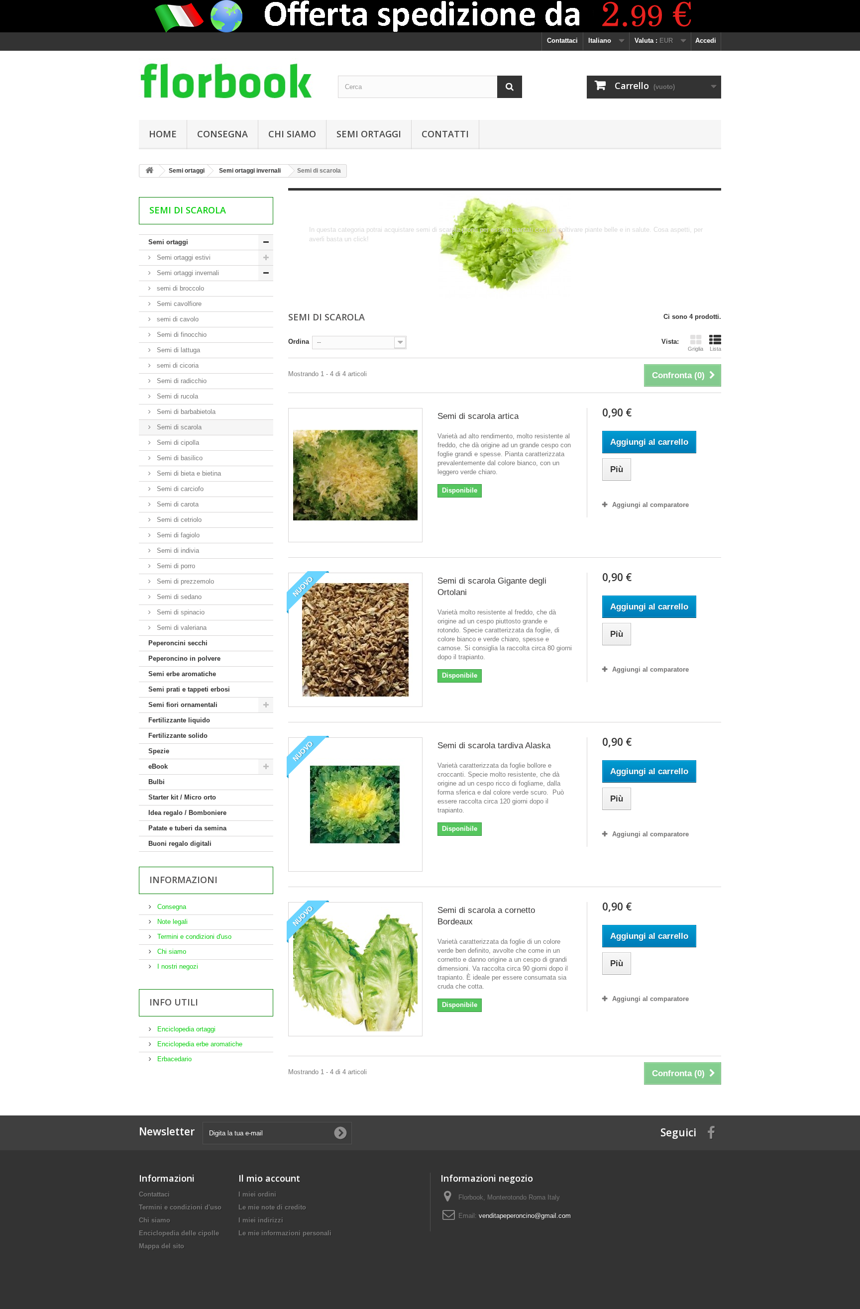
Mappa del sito (161, 1246)
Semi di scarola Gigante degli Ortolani (491, 586)
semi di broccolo (179, 288)
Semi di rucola (176, 396)
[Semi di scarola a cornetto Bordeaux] (355, 969)
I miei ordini (257, 1194)
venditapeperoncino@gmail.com (525, 1215)
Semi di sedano (178, 597)
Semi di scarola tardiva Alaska (493, 745)
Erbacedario (173, 1059)
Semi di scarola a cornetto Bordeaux (486, 916)
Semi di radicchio (181, 381)
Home (163, 134)
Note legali (171, 921)
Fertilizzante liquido (179, 720)
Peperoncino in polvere (184, 658)
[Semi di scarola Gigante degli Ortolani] (355, 640)
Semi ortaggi (368, 134)
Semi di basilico (179, 458)
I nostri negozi (176, 966)
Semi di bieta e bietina (188, 473)
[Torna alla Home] (149, 171)
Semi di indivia (177, 550)
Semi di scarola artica (478, 416)
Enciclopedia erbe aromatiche (198, 1044)
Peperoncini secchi (178, 643)
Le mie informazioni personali (284, 1233)
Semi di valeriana (181, 627)
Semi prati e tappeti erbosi (189, 689)
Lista (715, 349)
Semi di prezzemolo (184, 581)
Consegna (222, 134)
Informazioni (183, 880)
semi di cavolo (177, 319)
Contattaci (562, 40)
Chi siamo (292, 134)
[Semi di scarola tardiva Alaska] (355, 804)
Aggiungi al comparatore (650, 504)
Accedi (705, 40)
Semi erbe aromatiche (182, 674)
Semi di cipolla (177, 442)
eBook (158, 766)
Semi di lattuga (177, 350)
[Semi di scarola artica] (355, 475)
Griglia (695, 349)
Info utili (173, 1002)
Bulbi (156, 782)
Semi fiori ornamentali (182, 704)
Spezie (158, 751)
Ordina (298, 341)
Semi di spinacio (180, 612)
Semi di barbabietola (185, 411)
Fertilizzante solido (178, 735)
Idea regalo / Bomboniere (187, 812)
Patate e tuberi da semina (187, 828)
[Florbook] (231, 82)
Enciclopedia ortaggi (185, 1029)
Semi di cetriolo (178, 519)
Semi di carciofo (179, 489)
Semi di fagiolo (177, 535)
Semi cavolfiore (178, 303)
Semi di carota (177, 504)
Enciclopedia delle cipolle (179, 1233)
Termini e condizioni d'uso (193, 936)
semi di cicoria (177, 365)
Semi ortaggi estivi (183, 257)
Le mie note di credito (272, 1207)
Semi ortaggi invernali (187, 273)
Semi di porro (175, 566)
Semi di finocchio (181, 334)
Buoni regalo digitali (180, 843)
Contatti (445, 134)
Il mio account (269, 1178)
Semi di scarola (178, 427)
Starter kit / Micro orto (182, 797)
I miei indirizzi (260, 1220)
